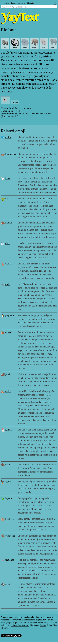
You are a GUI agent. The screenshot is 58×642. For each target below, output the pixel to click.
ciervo (8, 263)
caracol (8, 332)
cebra (7, 584)
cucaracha (10, 535)
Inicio (6, 3)
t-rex (7, 198)
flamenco (9, 560)
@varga (43, 625)
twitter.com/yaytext (48, 617)
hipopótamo (11, 154)
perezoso (9, 519)
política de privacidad (20, 625)
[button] (2, 3)
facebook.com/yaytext (11, 620)
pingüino (9, 315)
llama (7, 178)
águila (8, 481)
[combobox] (29, 6)
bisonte (8, 464)
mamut (8, 222)
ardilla (8, 391)
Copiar (15, 102)
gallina (8, 429)
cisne (7, 243)
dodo (7, 284)
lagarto (8, 498)
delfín (8, 137)
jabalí (7, 374)
